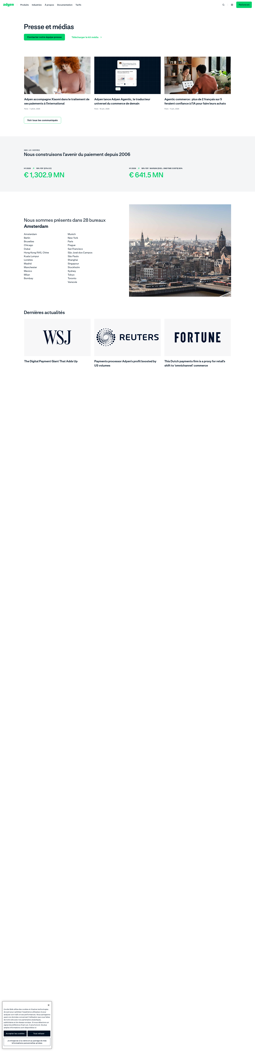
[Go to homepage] (8, 4)
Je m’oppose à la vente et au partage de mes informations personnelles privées (27, 1042)
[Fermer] (49, 1005)
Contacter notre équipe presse (44, 37)
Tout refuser (38, 1033)
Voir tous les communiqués (42, 120)
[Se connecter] (232, 4)
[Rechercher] (223, 4)
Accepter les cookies (15, 1033)
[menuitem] (24, 4)
